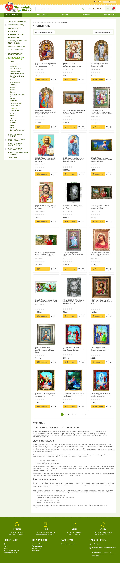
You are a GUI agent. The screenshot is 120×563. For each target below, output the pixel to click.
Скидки (65, 15)
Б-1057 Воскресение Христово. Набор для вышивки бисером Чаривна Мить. (45, 394)
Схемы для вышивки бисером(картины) (15, 149)
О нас (5, 546)
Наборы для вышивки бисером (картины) (15, 54)
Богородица (13, 66)
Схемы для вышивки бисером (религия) (15, 144)
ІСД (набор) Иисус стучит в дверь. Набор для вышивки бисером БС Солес (100, 207)
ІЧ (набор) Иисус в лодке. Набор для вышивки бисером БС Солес (46, 301)
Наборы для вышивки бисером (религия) (16, 58)
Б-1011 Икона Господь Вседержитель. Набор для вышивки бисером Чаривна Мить (44, 350)
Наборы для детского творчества (15, 135)
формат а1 (13, 115)
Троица (12, 113)
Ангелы (12, 61)
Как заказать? (109, 15)
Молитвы (12, 92)
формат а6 (13, 127)
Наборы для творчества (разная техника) (16, 140)
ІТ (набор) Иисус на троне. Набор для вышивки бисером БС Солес (73, 254)
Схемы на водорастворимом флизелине (18, 153)
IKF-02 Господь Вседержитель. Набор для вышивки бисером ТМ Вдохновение (45, 65)
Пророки (12, 98)
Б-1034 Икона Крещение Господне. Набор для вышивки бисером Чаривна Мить (73, 349)
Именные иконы (15, 80)
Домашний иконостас (17, 73)
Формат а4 (13, 122)
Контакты (86, 15)
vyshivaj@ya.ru (96, 544)
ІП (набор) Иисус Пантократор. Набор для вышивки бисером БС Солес (45, 207)
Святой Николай (15, 105)
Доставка (7, 544)
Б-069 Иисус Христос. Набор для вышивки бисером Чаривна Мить (101, 301)
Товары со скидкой (38, 546)
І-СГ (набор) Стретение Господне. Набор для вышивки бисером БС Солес (45, 112)
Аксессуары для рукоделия (17, 21)
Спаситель (13, 108)
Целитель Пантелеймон (17, 130)
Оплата (6, 548)
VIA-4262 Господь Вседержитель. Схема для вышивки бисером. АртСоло (72, 65)
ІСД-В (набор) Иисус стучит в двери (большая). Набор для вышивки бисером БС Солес (45, 254)
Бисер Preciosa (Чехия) (16, 25)
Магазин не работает (15, 50)
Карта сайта (36, 550)
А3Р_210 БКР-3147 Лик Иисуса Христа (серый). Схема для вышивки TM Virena (73, 301)
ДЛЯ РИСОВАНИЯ (13, 37)
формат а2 (13, 118)
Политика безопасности (11, 550)
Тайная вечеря (14, 110)
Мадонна (12, 87)
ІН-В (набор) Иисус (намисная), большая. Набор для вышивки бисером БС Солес (73, 159)
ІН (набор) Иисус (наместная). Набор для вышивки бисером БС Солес (45, 159)
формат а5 (13, 125)
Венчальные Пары (15, 68)
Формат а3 (13, 120)
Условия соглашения (10, 553)
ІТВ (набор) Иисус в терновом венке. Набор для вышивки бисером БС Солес (101, 254)
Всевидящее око (15, 71)
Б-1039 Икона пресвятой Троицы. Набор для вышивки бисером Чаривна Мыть (100, 349)
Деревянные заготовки (16, 34)
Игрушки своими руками (16, 46)
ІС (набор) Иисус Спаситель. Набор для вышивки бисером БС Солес (73, 207)
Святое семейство (15, 103)
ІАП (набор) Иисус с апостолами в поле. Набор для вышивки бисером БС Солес (74, 112)
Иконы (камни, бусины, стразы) (17, 77)
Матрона (12, 89)
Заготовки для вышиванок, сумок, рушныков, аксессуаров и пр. (17, 42)
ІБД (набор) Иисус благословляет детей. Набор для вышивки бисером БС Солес (101, 112)
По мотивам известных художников (17, 95)
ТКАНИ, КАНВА (12, 157)
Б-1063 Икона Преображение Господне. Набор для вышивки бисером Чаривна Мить (101, 394)
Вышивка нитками (14, 28)
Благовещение (14, 64)
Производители (42, 15)
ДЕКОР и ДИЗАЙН (13, 31)
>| (85, 414)
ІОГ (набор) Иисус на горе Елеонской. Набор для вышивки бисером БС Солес (101, 159)
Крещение (13, 84)
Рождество (13, 100)
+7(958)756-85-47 (95, 9)
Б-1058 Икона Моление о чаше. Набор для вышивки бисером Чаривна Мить (73, 394)
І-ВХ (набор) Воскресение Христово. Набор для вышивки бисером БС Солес (101, 65)
